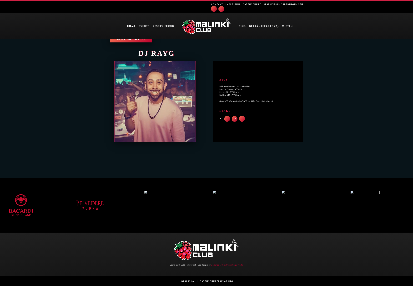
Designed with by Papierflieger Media (227, 265)
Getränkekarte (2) (264, 26)
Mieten (287, 26)
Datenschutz (252, 4)
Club (242, 26)
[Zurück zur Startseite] (206, 26)
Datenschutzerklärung (216, 281)
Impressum (233, 4)
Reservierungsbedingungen (283, 4)
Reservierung (163, 26)
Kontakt (217, 4)
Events (144, 26)
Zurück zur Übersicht (131, 39)
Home (131, 26)
